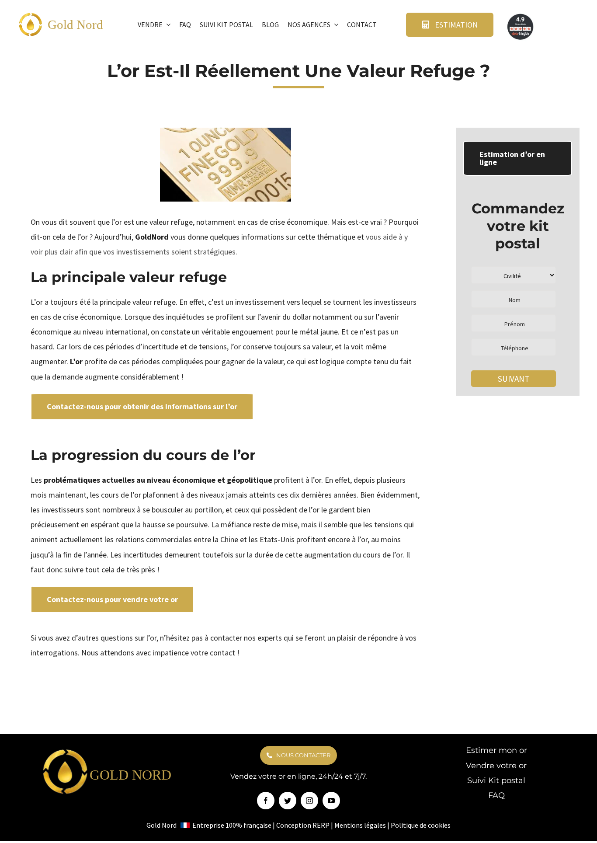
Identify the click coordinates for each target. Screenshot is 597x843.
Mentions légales (360, 825)
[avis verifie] (521, 15)
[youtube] (331, 800)
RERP (321, 825)
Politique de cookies (421, 825)
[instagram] (309, 800)
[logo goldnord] (30, 15)
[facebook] (265, 800)
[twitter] (287, 800)
